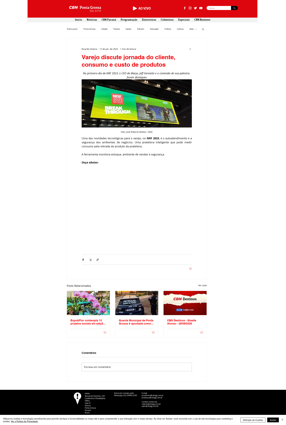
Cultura (180, 29)
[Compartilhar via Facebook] (83, 259)
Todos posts (72, 29)
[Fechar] (282, 420)
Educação (154, 29)
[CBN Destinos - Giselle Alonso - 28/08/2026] (185, 303)
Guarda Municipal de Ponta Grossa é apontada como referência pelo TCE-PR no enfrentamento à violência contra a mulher (136, 322)
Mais (191, 29)
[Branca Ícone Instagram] (190, 8)
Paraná (116, 29)
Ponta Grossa (89, 29)
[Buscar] (234, 8)
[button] (203, 29)
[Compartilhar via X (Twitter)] (90, 259)
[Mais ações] (190, 49)
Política (168, 29)
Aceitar (273, 419)
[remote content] (137, 202)
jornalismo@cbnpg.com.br (152, 395)
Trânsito (140, 29)
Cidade (104, 29)
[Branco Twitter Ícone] (195, 8)
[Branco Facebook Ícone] (185, 8)
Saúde (128, 29)
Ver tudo (202, 285)
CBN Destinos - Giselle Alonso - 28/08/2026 (181, 322)
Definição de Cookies (253, 419)
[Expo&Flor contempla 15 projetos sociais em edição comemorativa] (88, 303)
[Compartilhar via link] (97, 259)
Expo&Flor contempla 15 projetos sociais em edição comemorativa (87, 322)
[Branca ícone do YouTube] (201, 8)
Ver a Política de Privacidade (24, 421)
